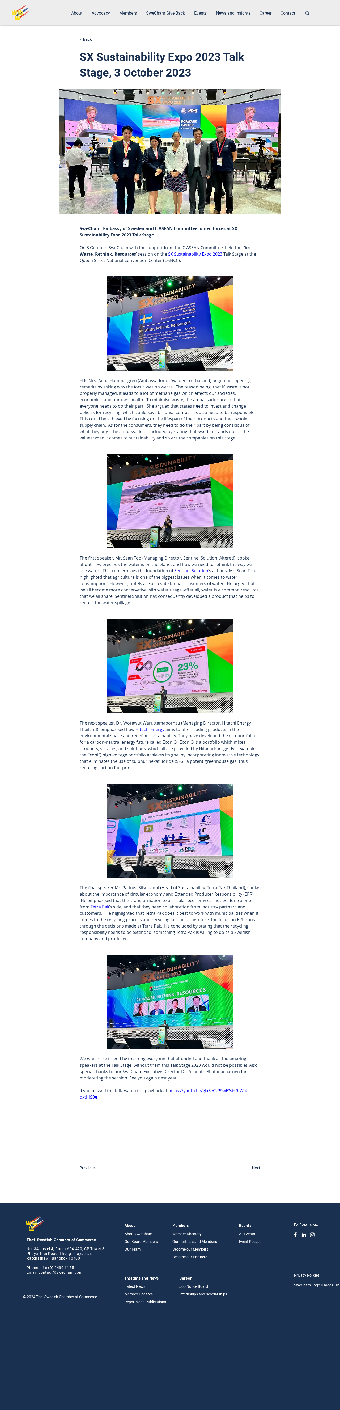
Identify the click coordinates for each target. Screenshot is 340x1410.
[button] (77, 13)
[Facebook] (295, 1234)
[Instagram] (312, 1234)
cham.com (73, 1272)
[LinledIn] (304, 1234)
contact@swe (51, 1272)
